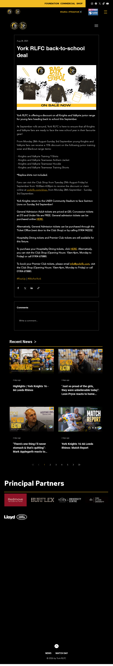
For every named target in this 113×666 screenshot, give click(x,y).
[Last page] (79, 464)
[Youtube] (107, 3)
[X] (99, 3)
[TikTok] (103, 3)
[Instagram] (92, 3)
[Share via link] (38, 288)
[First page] (32, 464)
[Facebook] (96, 3)
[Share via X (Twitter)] (25, 288)
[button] (96, 26)
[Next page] (73, 464)
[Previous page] (38, 464)
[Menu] (106, 12)
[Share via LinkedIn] (31, 288)
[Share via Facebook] (18, 288)
